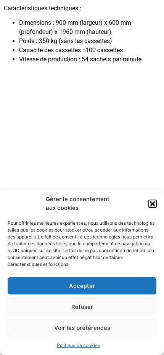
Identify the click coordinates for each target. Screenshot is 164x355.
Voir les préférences (82, 327)
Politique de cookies (78, 345)
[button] (152, 204)
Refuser (82, 306)
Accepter (82, 285)
